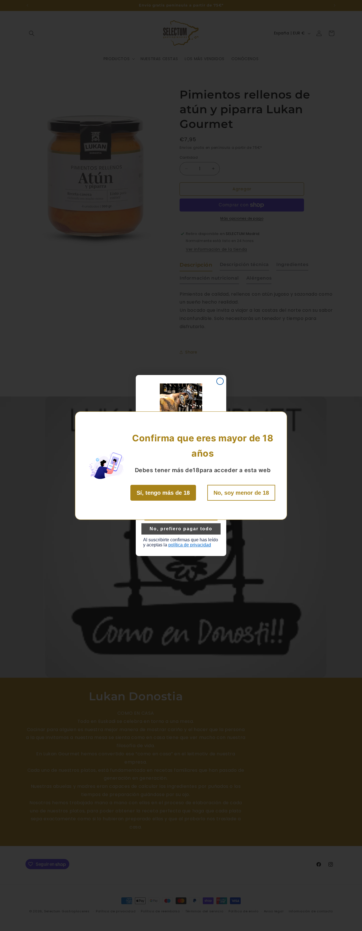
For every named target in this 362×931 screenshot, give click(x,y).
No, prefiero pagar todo (181, 528)
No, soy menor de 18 (241, 493)
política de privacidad (189, 544)
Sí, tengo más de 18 (163, 493)
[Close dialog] (220, 381)
